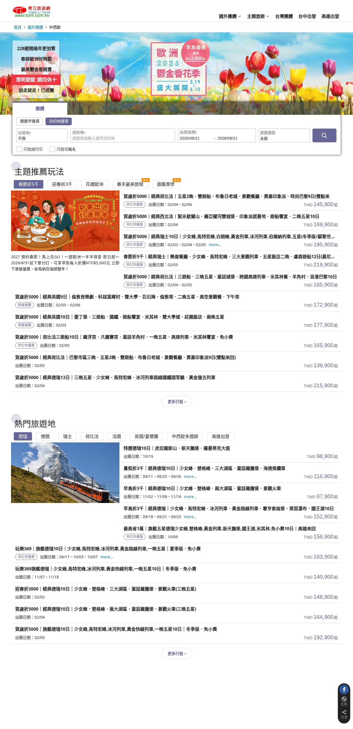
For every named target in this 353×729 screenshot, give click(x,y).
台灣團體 (284, 16)
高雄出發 (330, 16)
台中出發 (307, 16)
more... (215, 245)
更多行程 (175, 401)
